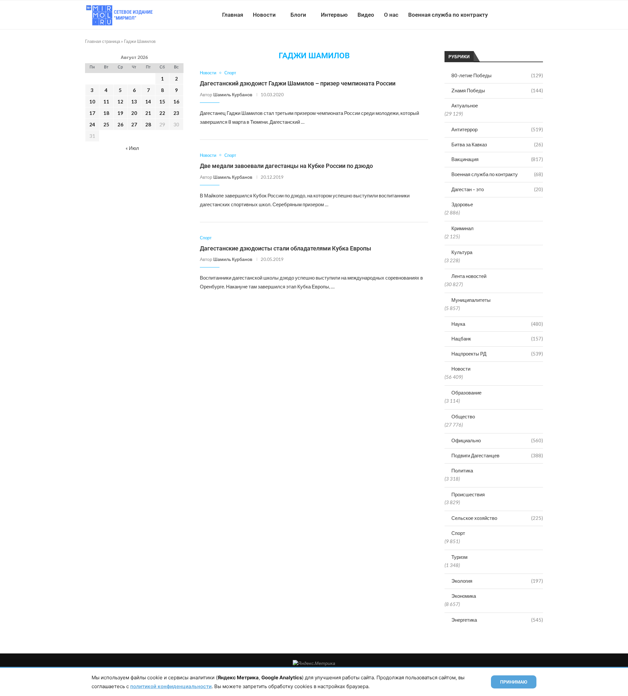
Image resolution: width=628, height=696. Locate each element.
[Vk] (516, 14)
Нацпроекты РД (497, 354)
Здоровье (462, 204)
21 (148, 113)
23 (176, 113)
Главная (232, 14)
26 (120, 124)
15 (162, 101)
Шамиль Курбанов (232, 94)
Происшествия (468, 494)
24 (92, 124)
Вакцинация (497, 159)
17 (92, 113)
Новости (264, 14)
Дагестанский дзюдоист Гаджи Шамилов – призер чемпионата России (297, 83)
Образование (466, 392)
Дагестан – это (497, 189)
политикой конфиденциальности (171, 686)
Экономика (463, 596)
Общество (463, 416)
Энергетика (497, 620)
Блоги (298, 14)
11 (106, 101)
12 (120, 101)
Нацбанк (497, 338)
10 (92, 101)
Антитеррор (497, 129)
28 (148, 124)
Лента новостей (468, 276)
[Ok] (530, 14)
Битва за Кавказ (497, 144)
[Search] (539, 14)
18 (106, 113)
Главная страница (102, 41)
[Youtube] (509, 14)
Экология (497, 581)
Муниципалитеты (471, 300)
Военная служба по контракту (448, 14)
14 (148, 101)
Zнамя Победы (497, 90)
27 (134, 124)
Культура (461, 252)
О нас (391, 14)
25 (106, 124)
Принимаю (513, 682)
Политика (462, 470)
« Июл (132, 148)
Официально (497, 440)
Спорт (458, 533)
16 (176, 101)
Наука (497, 324)
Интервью (334, 14)
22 (162, 113)
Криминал (462, 228)
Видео (366, 14)
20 (134, 113)
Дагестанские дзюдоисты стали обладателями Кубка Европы (285, 248)
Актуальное (464, 105)
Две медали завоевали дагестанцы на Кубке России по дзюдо (286, 165)
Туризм (459, 557)
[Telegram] (523, 14)
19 (120, 113)
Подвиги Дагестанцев (497, 455)
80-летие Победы (497, 75)
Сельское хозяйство (497, 518)
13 (134, 101)
